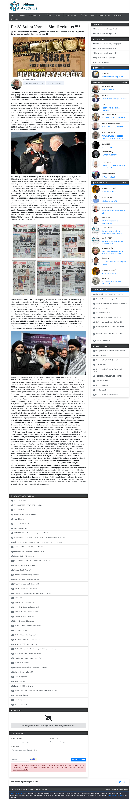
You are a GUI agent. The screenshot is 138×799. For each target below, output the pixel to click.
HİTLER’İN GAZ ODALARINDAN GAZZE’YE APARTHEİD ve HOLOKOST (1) (39, 542)
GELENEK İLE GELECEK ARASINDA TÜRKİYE (110, 303)
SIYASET (58, 15)
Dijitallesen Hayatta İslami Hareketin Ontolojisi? (29, 667)
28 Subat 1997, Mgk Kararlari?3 (24, 644)
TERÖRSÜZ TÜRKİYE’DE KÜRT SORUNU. (27, 505)
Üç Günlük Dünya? (19, 630)
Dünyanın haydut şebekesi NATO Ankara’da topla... (109, 335)
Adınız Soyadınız (17, 738)
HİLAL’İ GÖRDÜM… (19, 500)
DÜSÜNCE (47, 15)
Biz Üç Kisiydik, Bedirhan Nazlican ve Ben (109, 350)
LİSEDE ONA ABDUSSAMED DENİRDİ (108, 376)
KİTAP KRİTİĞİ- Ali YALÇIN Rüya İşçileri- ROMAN (30, 533)
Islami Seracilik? (19, 681)
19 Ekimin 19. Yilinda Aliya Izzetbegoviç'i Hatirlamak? (31, 593)
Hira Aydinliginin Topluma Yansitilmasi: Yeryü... (107, 370)
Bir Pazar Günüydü (108, 177)
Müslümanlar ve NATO (109, 201)
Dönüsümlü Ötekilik (20, 695)
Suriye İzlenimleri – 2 (109, 273)
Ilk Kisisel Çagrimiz (19, 704)
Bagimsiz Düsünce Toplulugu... (105, 57)
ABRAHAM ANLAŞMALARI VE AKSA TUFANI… (29, 551)
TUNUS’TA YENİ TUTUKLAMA (23, 565)
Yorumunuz (15, 746)
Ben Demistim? (18, 700)
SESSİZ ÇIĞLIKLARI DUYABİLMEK (113, 118)
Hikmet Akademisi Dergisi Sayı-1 (105, 34)
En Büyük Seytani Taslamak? (23, 621)
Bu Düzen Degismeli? (20, 663)
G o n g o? (17, 598)
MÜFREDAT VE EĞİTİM (109, 155)
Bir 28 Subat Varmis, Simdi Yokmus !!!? (26, 653)
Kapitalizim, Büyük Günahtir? (23, 616)
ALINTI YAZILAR (104, 15)
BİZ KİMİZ (20, 15)
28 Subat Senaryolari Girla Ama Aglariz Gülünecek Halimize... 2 (35, 649)
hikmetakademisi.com (16, 793)
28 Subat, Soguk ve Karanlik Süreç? (26, 639)
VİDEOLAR (118, 15)
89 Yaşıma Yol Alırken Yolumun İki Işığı (108, 317)
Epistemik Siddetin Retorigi (22, 686)
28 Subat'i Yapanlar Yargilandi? (24, 635)
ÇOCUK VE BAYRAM (109, 147)
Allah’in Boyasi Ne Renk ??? (23, 672)
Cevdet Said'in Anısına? (21, 570)
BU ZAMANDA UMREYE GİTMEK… (24, 514)
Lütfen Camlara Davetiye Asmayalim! (115, 99)
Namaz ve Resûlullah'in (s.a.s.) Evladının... (109, 360)
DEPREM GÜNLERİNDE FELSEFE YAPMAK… (28, 547)
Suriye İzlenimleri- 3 (109, 191)
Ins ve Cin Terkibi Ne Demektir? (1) (107, 394)
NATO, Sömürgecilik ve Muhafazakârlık (108, 322)
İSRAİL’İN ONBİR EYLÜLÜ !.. (23, 556)
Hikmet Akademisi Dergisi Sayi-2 (105, 48)
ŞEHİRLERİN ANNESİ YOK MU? (112, 127)
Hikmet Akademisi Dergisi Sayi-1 (105, 53)
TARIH (92, 15)
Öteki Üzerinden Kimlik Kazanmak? (25, 584)
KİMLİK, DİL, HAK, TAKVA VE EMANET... (108, 294)
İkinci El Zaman (18, 519)
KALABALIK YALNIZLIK (21, 523)
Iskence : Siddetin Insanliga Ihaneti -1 (26, 579)
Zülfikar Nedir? (100, 364)
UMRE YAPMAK (18, 510)
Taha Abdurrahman (19, 528)
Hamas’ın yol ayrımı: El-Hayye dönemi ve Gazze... (108, 328)
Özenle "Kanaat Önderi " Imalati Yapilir (26, 626)
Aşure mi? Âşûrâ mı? (102, 380)
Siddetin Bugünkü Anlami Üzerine (25, 612)
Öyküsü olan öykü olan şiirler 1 (105, 299)
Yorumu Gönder (77, 760)
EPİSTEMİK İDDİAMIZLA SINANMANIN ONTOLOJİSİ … (32, 561)
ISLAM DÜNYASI (34, 15)
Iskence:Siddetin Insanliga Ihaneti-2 (25, 575)
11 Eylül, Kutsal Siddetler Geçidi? (24, 602)
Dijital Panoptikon (19, 676)
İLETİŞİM (14, 19)
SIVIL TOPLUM (71, 15)
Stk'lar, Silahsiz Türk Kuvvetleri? (24, 588)
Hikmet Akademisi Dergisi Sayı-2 (105, 29)
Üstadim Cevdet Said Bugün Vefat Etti (26, 658)
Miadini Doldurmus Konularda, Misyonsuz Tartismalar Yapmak (34, 690)
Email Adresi (53, 738)
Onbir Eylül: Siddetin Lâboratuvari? (25, 607)
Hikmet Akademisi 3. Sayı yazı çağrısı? (107, 44)
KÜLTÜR (83, 15)
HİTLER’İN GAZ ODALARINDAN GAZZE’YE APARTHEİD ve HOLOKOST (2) (38, 537)
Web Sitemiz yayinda (101, 62)
